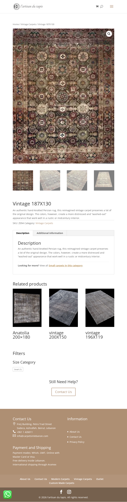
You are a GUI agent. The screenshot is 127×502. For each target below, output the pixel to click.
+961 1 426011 (25, 432)
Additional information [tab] (50, 233)
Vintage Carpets (28, 24)
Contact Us (63, 392)
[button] (109, 34)
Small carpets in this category (66, 265)
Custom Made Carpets (61, 483)
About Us (75, 431)
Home (16, 24)
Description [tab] (22, 233)
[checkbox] (18, 369)
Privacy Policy (77, 441)
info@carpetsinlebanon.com (32, 436)
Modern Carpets (60, 479)
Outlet (100, 479)
